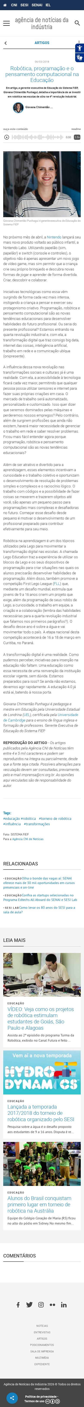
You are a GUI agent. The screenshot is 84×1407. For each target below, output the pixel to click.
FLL (57, 583)
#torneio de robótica (55, 818)
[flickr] (52, 1305)
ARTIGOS (42, 42)
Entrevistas (42, 1332)
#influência (12, 824)
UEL (27, 714)
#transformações (37, 824)
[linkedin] (63, 1305)
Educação (13, 878)
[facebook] (18, 1305)
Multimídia (42, 1357)
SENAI (37, 5)
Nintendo (54, 237)
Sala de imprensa (42, 1351)
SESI (24, 5)
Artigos (42, 1338)
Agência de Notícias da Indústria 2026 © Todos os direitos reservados (42, 1386)
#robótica (28, 818)
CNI (14, 5)
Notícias (42, 1325)
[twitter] (29, 1305)
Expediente (42, 1364)
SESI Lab (12, 907)
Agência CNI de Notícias (28, 839)
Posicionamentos (42, 1344)
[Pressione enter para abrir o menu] (6, 23)
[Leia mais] (42, 975)
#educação (11, 818)
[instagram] (41, 1305)
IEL (48, 5)
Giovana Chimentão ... (39, 107)
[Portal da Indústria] (5, 5)
